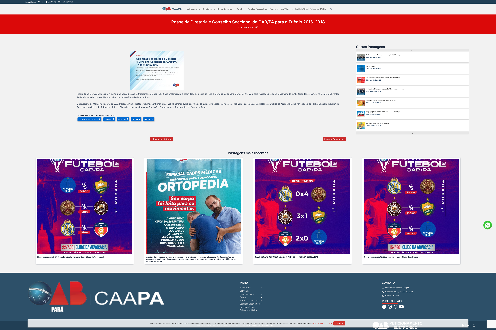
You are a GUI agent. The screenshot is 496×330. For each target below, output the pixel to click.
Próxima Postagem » (334, 139)
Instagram (122, 119)
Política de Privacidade (322, 323)
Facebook (108, 119)
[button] (193, 9)
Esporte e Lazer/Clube (279, 9)
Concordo (339, 323)
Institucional (191, 9)
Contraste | (52, 2)
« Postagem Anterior (161, 139)
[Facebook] (384, 307)
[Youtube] (401, 307)
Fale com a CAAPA (318, 9)
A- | (43, 2)
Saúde (240, 9)
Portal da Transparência (257, 9)
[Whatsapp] (396, 307)
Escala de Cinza (66, 2)
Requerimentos (225, 9)
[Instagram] (390, 307)
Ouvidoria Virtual (302, 9)
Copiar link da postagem (89, 119)
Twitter (135, 119)
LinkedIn (148, 119)
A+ (39, 2)
